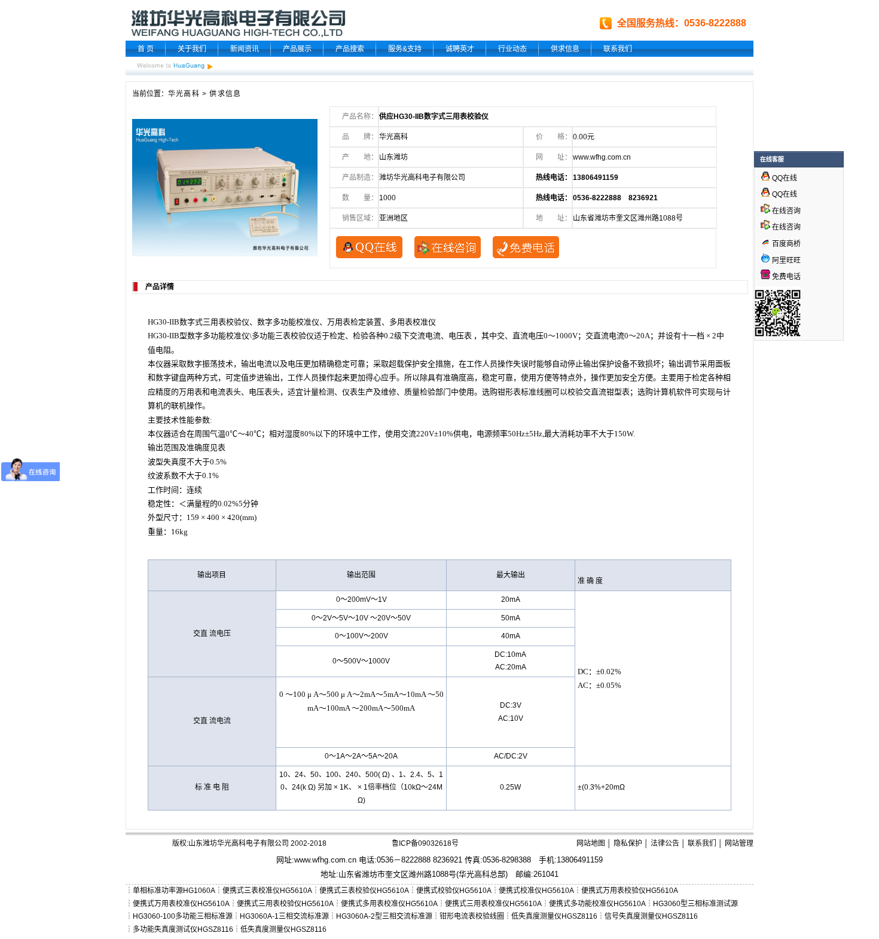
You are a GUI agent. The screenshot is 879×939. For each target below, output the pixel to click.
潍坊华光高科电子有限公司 (422, 177)
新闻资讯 (244, 49)
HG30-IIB (163, 321)
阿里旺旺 (785, 260)
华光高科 (184, 94)
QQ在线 (783, 178)
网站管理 (739, 843)
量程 (202, 503)
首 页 (146, 49)
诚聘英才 (459, 49)
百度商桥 (785, 244)
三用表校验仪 (226, 321)
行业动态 (512, 49)
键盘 (179, 377)
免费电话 (785, 277)
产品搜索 (349, 49)
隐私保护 (628, 843)
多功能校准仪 (296, 321)
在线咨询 (785, 211)
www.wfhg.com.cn (602, 157)
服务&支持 (405, 49)
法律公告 (665, 843)
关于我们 (192, 49)
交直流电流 (604, 335)
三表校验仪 (294, 335)
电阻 (163, 349)
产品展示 (297, 49)
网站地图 (590, 843)
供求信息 (565, 49)
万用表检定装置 (354, 321)
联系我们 (617, 49)
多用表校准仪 (412, 321)
